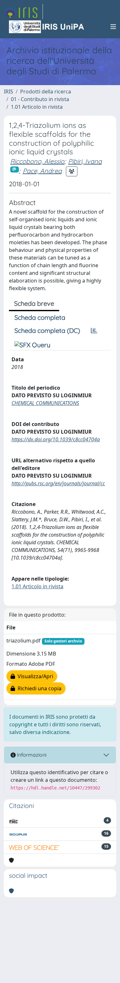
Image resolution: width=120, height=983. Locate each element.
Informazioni (31, 755)
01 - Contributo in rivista (40, 99)
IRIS (8, 91)
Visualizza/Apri (34, 676)
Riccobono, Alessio (37, 161)
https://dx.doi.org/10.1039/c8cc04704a (56, 439)
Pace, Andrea (42, 171)
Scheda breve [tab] (34, 303)
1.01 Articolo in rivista (37, 106)
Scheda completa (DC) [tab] (47, 330)
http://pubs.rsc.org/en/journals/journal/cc (58, 483)
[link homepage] (23, 11)
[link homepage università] (47, 26)
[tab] (94, 330)
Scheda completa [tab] (39, 317)
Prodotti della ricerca (45, 91)
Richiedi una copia (38, 688)
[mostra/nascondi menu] (113, 27)
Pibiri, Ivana (85, 161)
